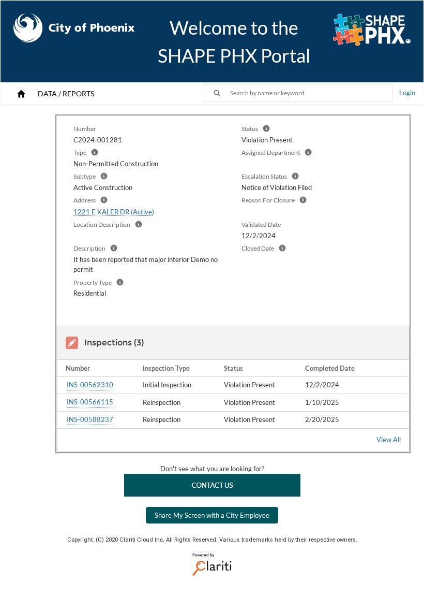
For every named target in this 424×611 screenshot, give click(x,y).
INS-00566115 (90, 402)
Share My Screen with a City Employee (212, 515)
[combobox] (311, 93)
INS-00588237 (90, 419)
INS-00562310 (90, 385)
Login (407, 93)
